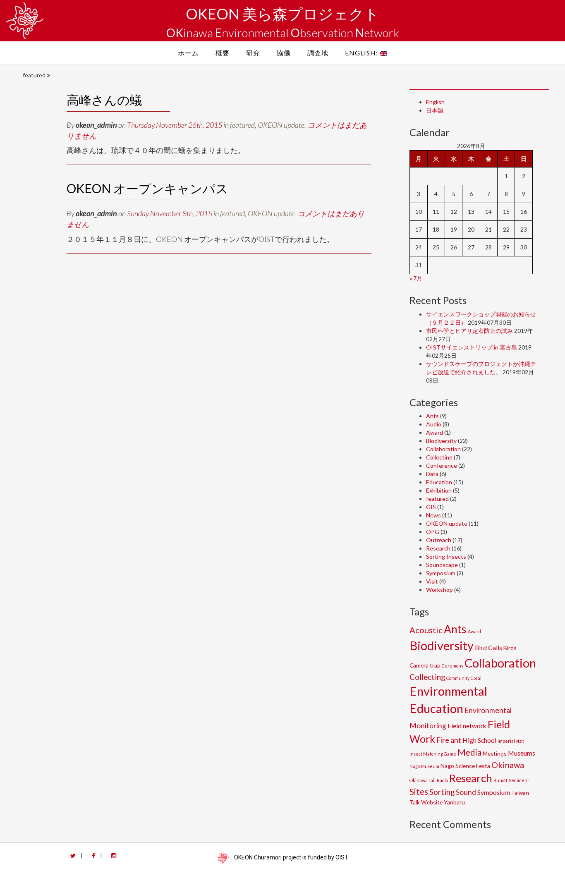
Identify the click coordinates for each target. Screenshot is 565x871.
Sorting (442, 792)
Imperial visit (511, 741)
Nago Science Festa (465, 765)
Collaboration (443, 448)
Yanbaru (454, 802)
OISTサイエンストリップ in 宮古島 (471, 347)
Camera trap (425, 665)
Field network (467, 726)
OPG (432, 531)
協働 (284, 53)
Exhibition (439, 490)
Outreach (438, 539)
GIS (431, 506)
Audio (433, 424)
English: (362, 53)
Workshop (439, 589)
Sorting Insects (446, 556)
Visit (432, 581)
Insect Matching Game (432, 753)
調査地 (317, 53)
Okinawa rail (422, 780)
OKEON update (281, 124)
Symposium (440, 573)
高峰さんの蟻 (104, 99)
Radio (442, 780)
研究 (253, 53)
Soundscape (442, 564)
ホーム (188, 53)
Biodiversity (441, 440)
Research (438, 548)
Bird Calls (488, 647)
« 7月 (415, 278)
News (433, 515)
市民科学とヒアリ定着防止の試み (469, 330)
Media (469, 752)
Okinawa (507, 765)
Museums (521, 753)
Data (432, 473)
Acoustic (426, 630)
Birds (510, 647)
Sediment (519, 780)
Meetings (495, 753)
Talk (414, 802)
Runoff (500, 780)
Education (439, 482)
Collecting (439, 457)
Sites (418, 792)
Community (457, 678)
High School (479, 740)
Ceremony (452, 665)
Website (432, 802)
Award (434, 432)
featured (242, 124)
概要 (222, 53)
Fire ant (448, 740)
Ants (432, 415)
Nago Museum (424, 766)
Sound (466, 792)
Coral (476, 678)
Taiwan (520, 792)
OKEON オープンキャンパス (147, 188)
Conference (441, 465)
